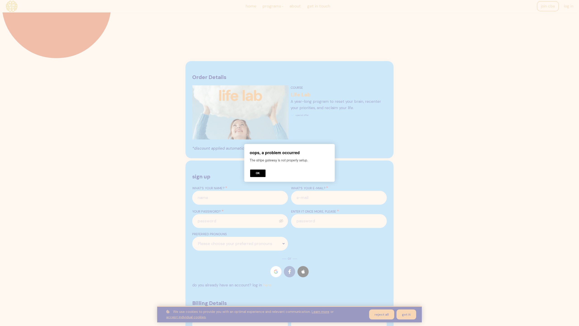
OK (258, 173)
